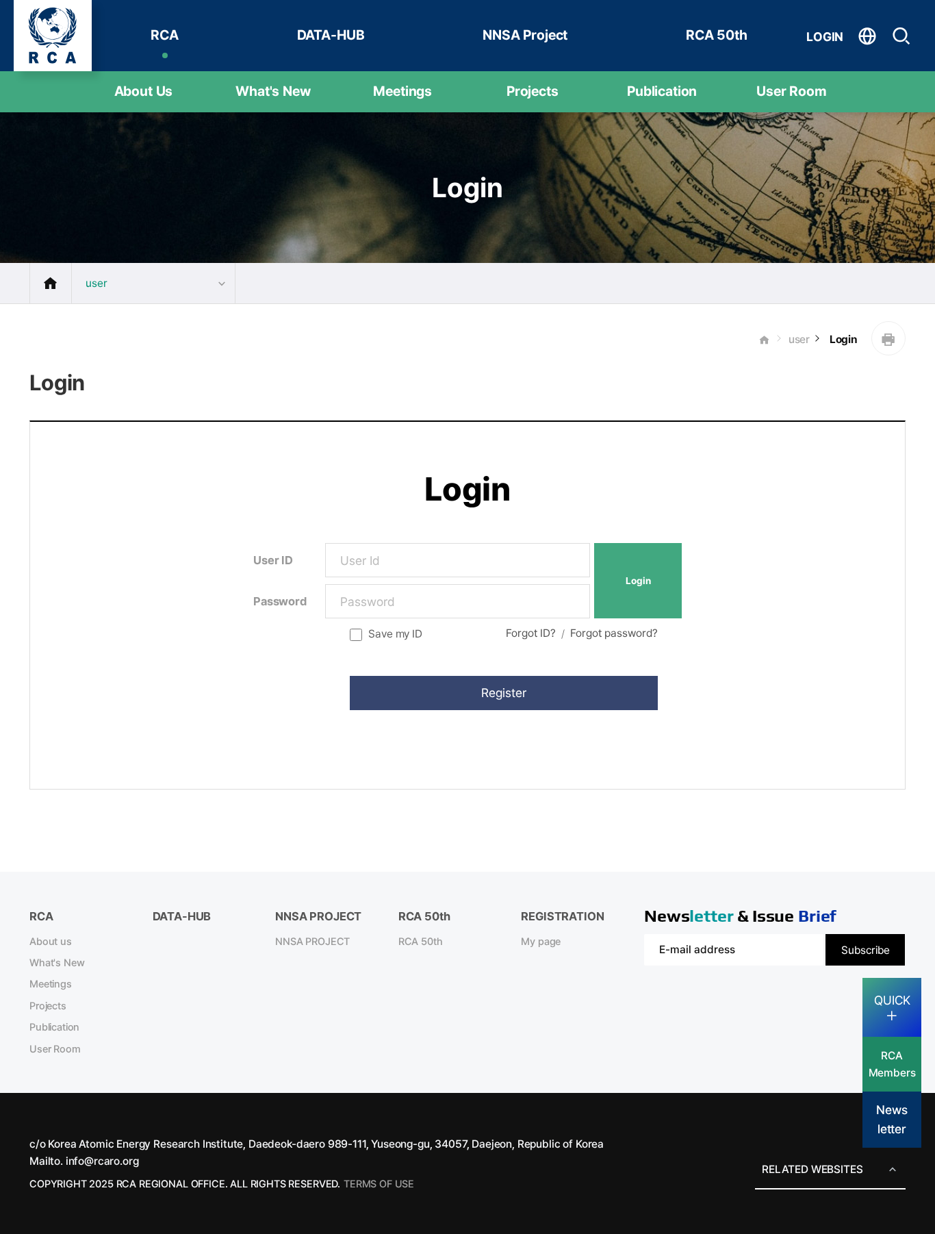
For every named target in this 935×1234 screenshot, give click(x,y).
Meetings (402, 91)
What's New (272, 91)
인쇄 (888, 338)
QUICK (892, 1000)
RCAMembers (892, 1064)
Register (503, 692)
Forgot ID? (531, 633)
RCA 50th (716, 35)
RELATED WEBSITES (812, 1169)
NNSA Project (525, 35)
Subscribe (865, 950)
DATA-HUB (331, 35)
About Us (143, 91)
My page (541, 941)
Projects (533, 91)
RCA (165, 35)
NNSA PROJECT (312, 941)
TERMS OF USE (379, 1184)
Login (842, 339)
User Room (791, 91)
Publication (662, 91)
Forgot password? (614, 633)
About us (50, 941)
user (799, 339)
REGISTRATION (562, 916)
